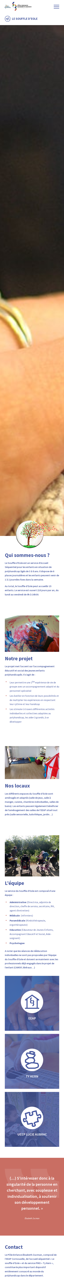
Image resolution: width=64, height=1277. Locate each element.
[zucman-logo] (26, 6)
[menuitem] (55, 6)
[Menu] (55, 6)
